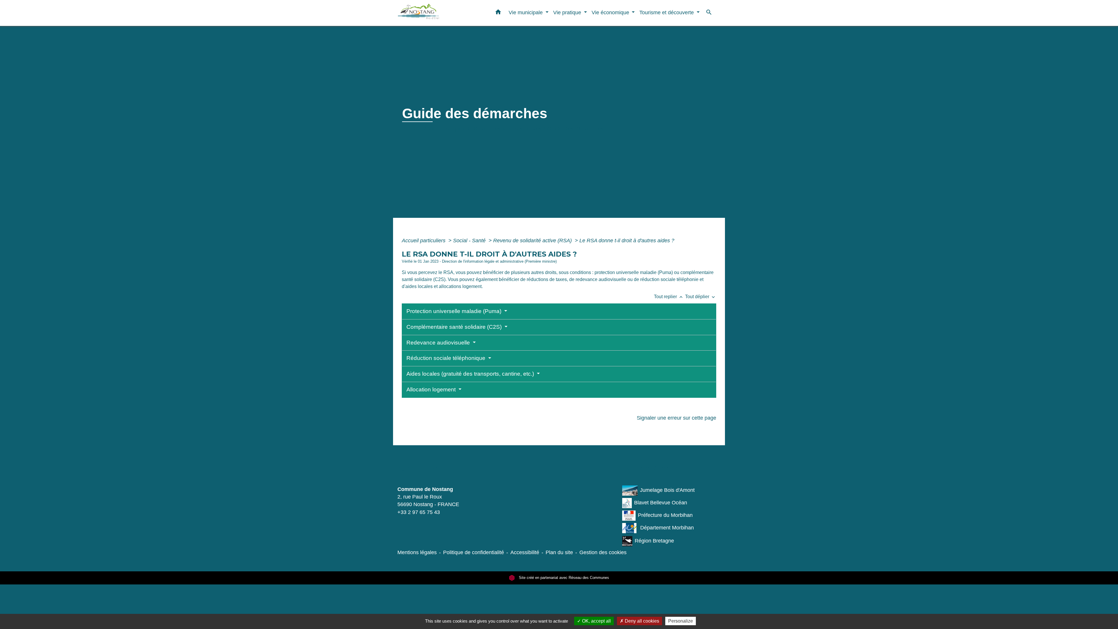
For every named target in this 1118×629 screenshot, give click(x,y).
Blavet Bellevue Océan (660, 503)
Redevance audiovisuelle (438, 343)
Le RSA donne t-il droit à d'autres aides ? (626, 240)
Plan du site (559, 552)
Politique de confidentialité (473, 552)
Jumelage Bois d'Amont (667, 490)
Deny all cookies (641, 621)
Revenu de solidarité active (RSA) (533, 240)
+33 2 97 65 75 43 (418, 512)
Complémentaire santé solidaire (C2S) (454, 327)
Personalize (680, 621)
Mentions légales (417, 552)
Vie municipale (447, 129)
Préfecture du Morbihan (665, 515)
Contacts (417, 469)
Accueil (412, 129)
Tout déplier (700, 296)
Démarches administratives (506, 129)
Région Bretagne (654, 541)
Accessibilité (524, 552)
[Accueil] (433, 13)
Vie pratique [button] (568, 12)
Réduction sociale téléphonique (446, 358)
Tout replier (669, 296)
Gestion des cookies (603, 552)
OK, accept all (596, 621)
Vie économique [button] (611, 12)
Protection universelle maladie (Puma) (454, 311)
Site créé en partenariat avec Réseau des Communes (563, 577)
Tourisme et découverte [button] (667, 12)
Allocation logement (431, 389)
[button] (498, 13)
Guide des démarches (575, 129)
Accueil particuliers (424, 240)
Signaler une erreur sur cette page (676, 418)
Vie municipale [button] (526, 12)
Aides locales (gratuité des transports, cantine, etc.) (470, 374)
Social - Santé (470, 240)
